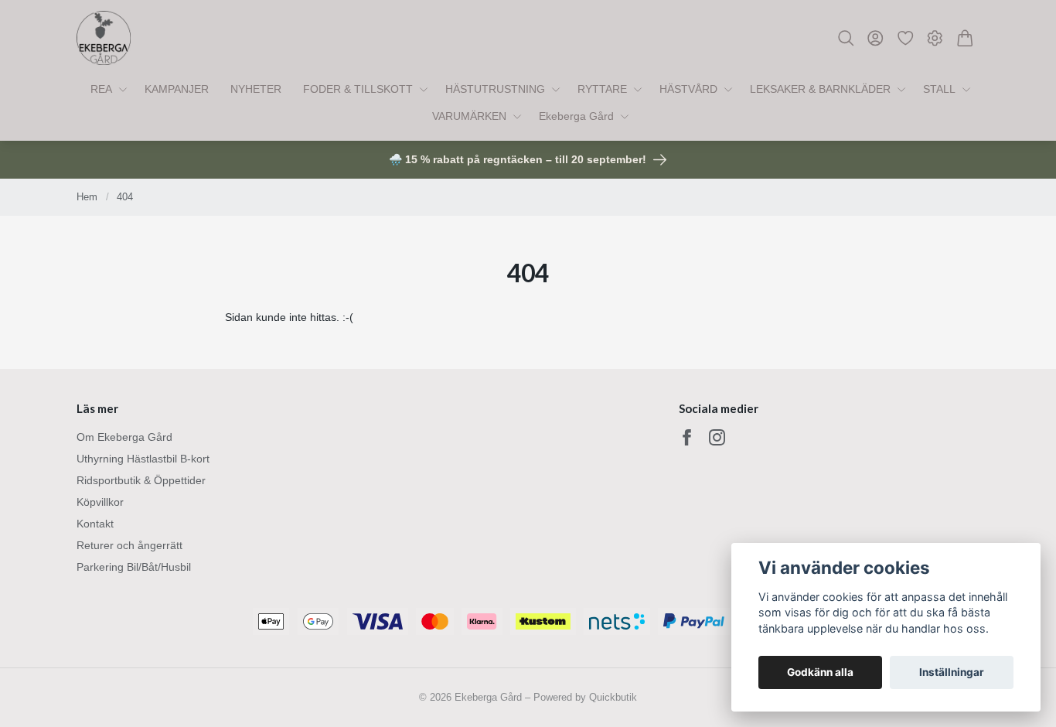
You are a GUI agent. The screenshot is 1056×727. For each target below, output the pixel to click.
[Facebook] (687, 437)
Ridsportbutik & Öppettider (141, 480)
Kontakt (95, 523)
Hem (87, 197)
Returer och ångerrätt (129, 545)
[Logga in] (875, 38)
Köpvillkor (100, 502)
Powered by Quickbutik (585, 697)
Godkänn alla (820, 672)
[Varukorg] (965, 38)
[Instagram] (717, 437)
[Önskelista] (906, 38)
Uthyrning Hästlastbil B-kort (143, 458)
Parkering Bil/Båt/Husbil (134, 567)
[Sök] (846, 38)
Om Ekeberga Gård (124, 437)
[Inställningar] (935, 38)
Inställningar (951, 672)
